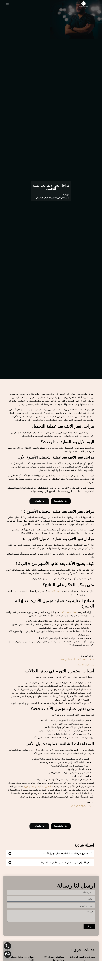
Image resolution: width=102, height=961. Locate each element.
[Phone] (7, 945)
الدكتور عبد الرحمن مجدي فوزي (37, 786)
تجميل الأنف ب (55, 591)
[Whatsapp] (7, 954)
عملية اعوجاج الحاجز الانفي (82, 805)
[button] (7, 4)
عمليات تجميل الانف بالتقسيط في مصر (77, 659)
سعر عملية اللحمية (86, 665)
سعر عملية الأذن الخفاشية (82, 957)
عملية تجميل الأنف (68, 612)
